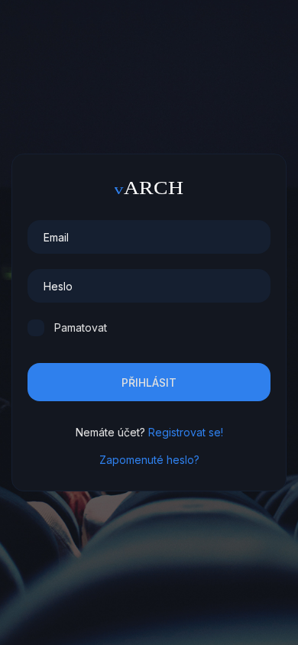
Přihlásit (149, 382)
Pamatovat (80, 327)
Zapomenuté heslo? (149, 459)
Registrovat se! (185, 432)
